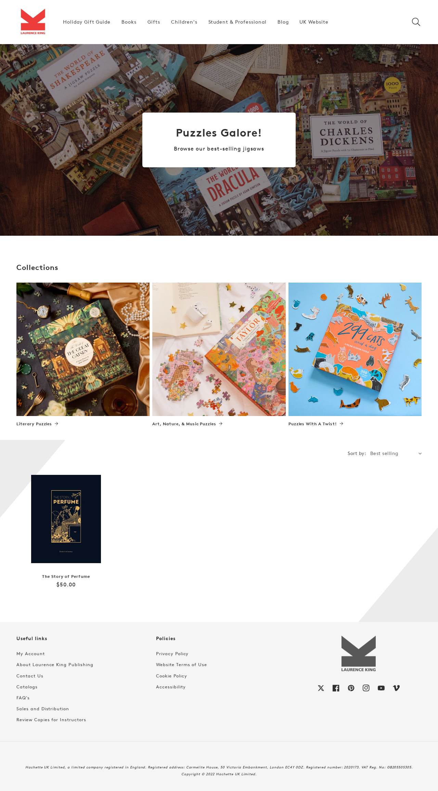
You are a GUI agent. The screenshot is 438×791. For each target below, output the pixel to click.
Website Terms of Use (181, 664)
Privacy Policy (172, 653)
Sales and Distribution (42, 708)
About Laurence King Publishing (54, 664)
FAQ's (23, 697)
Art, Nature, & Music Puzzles (184, 424)
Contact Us (29, 675)
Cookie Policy (171, 675)
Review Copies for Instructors (51, 719)
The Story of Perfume (66, 576)
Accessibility (170, 686)
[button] (416, 21)
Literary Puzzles (34, 424)
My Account (30, 653)
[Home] (32, 21)
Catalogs (27, 686)
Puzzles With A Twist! (312, 424)
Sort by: (357, 453)
